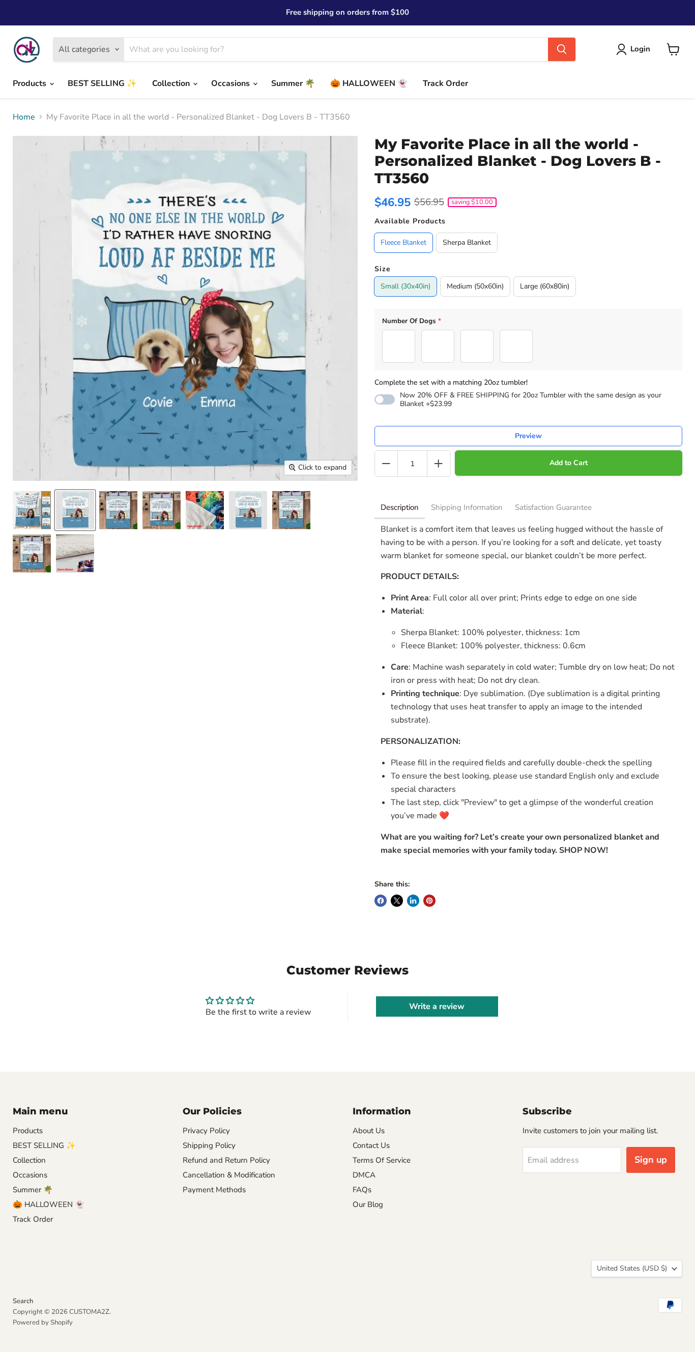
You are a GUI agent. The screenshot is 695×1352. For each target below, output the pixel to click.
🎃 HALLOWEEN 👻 (369, 83)
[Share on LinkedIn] (413, 901)
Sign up (650, 1160)
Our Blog (368, 1204)
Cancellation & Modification (229, 1175)
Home (24, 117)
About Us (369, 1131)
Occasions (231, 83)
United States (632, 1268)
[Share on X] (397, 901)
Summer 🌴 (293, 83)
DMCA (364, 1175)
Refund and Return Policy (226, 1160)
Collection (172, 83)
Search (23, 1301)
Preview (528, 436)
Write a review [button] (437, 1006)
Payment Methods (214, 1190)
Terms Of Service (382, 1160)
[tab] (399, 508)
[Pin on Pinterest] (429, 901)
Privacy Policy (206, 1131)
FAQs (362, 1190)
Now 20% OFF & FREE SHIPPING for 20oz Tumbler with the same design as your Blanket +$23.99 (530, 400)
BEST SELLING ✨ (102, 83)
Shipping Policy (209, 1145)
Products (30, 83)
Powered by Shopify (43, 1322)
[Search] (561, 49)
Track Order (445, 83)
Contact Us (371, 1145)
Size (382, 269)
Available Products (410, 221)
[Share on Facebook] (380, 901)
